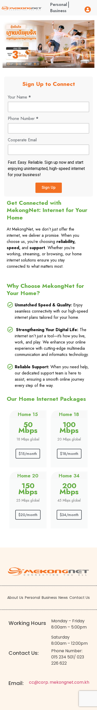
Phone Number (23, 119)
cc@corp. (39, 682)
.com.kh (81, 682)
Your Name (19, 97)
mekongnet (61, 682)
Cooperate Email (22, 140)
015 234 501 (62, 657)
